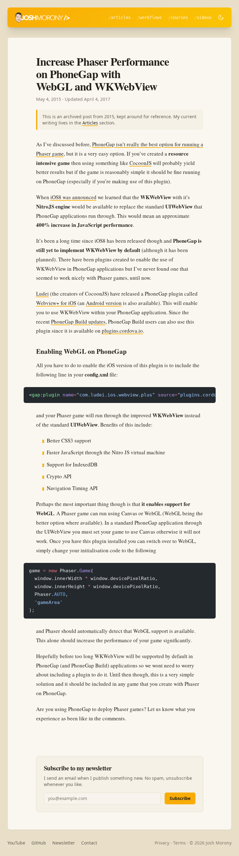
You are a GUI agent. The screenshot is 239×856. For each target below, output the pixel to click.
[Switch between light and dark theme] (221, 17)
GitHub (38, 843)
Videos (204, 17)
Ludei (42, 293)
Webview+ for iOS (56, 302)
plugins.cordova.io (122, 330)
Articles (121, 17)
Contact (89, 843)
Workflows (150, 17)
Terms (179, 843)
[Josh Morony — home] (42, 17)
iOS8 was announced (73, 197)
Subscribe (180, 798)
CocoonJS (140, 162)
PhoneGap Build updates (78, 321)
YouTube (16, 843)
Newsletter (63, 843)
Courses (179, 17)
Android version (104, 302)
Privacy (162, 843)
